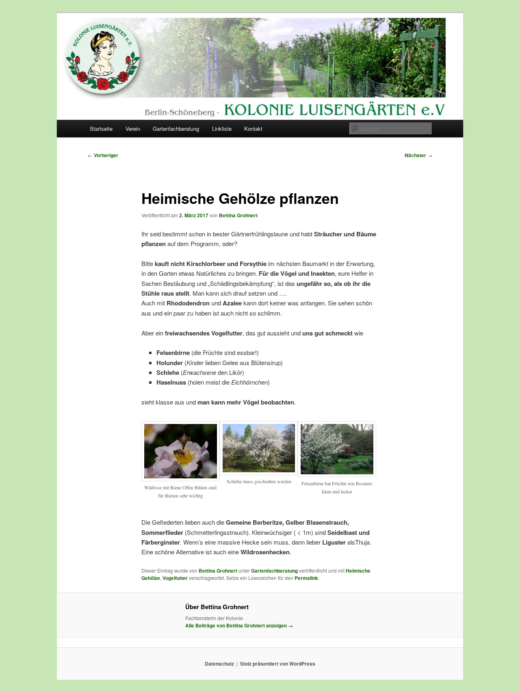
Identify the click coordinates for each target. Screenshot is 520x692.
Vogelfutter (175, 578)
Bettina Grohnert (238, 215)
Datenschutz (219, 663)
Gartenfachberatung (176, 128)
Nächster (418, 155)
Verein (133, 128)
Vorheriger (103, 155)
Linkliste (222, 128)
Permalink (306, 578)
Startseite (101, 128)
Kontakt (253, 128)
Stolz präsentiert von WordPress (277, 663)
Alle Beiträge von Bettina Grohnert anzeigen (239, 625)
